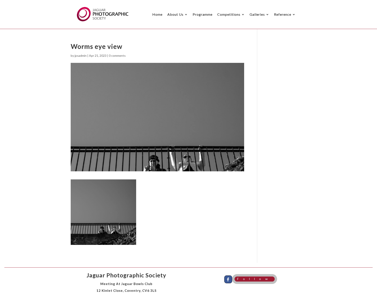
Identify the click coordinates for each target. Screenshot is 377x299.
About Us (175, 14)
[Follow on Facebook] (228, 279)
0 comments (117, 55)
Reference (282, 14)
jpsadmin (81, 55)
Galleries (257, 14)
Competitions (228, 14)
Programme (202, 14)
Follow (254, 279)
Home (157, 14)
